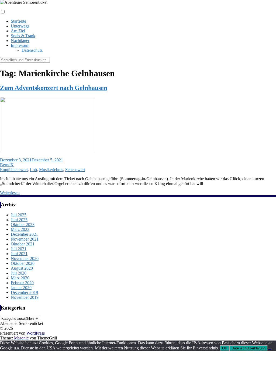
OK (224, 348)
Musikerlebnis (51, 169)
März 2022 (20, 229)
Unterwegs (20, 26)
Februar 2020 (22, 282)
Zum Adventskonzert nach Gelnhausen (53, 87)
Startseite (18, 21)
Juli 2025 (18, 215)
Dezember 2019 (24, 292)
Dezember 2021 (24, 234)
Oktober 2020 (22, 263)
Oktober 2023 (22, 224)
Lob (33, 169)
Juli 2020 (18, 273)
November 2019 (25, 297)
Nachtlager (20, 40)
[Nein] (270, 349)
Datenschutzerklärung (248, 348)
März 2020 (20, 278)
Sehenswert (75, 169)
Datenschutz (32, 50)
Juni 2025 (19, 219)
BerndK (7, 164)
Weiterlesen (10, 192)
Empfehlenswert (14, 169)
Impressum (20, 45)
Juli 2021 (18, 249)
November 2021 (25, 239)
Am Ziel (18, 31)
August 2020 (22, 268)
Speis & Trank (23, 35)
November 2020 (25, 258)
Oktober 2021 (22, 244)
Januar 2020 (21, 287)
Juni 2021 (19, 253)
